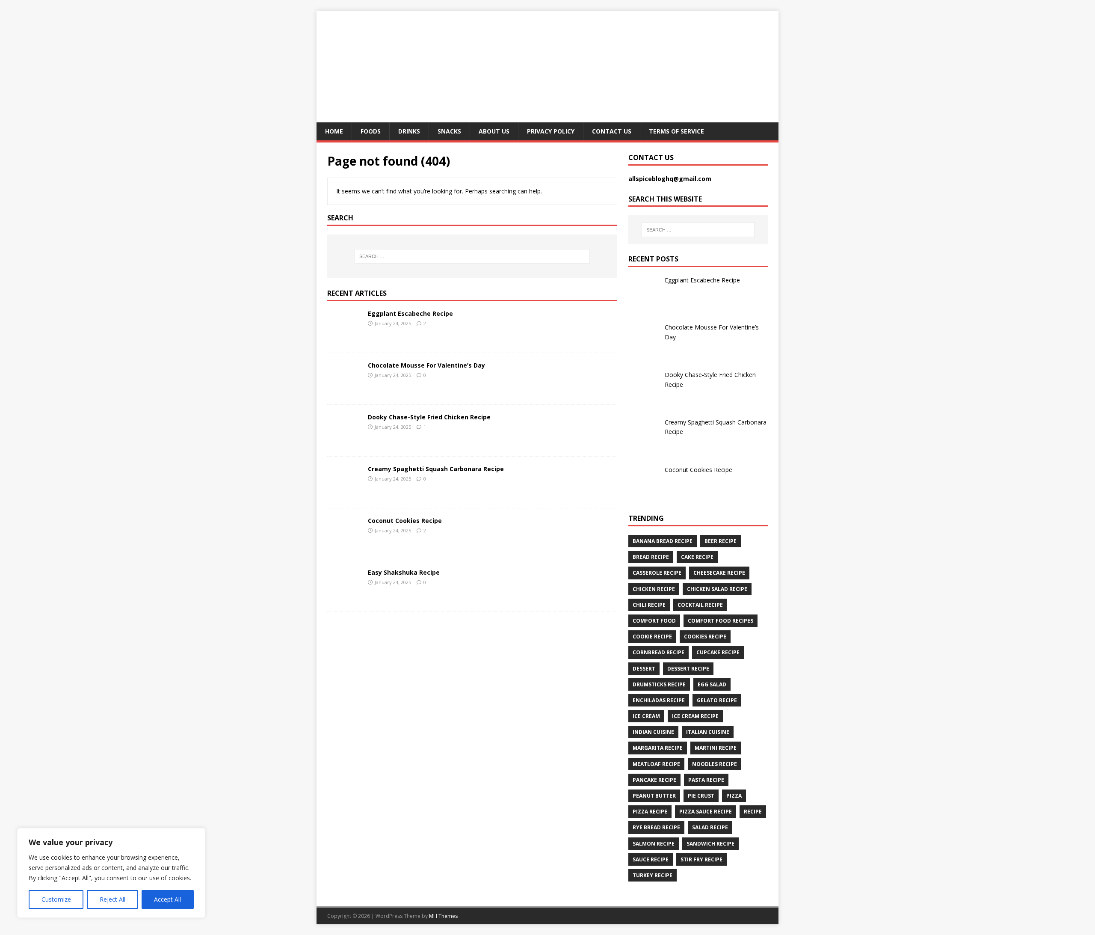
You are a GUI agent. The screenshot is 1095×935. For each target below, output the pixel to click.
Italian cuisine (707, 732)
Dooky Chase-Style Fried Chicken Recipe (429, 417)
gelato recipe (717, 700)
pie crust (701, 795)
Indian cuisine (653, 732)
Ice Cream (646, 716)
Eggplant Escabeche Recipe (410, 313)
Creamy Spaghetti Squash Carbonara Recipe (436, 469)
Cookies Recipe (705, 636)
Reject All (112, 899)
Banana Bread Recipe (663, 541)
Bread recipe (651, 557)
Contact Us (611, 131)
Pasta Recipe (706, 780)
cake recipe (697, 557)
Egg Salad (712, 684)
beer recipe (720, 541)
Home (334, 131)
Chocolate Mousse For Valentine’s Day (426, 365)
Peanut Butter (654, 795)
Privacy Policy (550, 131)
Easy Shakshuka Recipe (404, 572)
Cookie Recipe (652, 636)
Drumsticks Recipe (659, 684)
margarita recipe (658, 747)
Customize (56, 899)
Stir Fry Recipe (701, 859)
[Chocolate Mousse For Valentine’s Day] (344, 390)
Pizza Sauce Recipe (705, 811)
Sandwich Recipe (710, 843)
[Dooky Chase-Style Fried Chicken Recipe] (344, 442)
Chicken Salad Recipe (717, 589)
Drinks (409, 131)
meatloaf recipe (656, 764)
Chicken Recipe (654, 589)
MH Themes (443, 916)
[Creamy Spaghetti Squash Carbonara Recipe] (344, 494)
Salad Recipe (710, 827)
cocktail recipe (700, 604)
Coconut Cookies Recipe (405, 520)
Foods (371, 131)
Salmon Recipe (654, 843)
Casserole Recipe (657, 572)
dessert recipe (688, 668)
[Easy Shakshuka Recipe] (344, 598)
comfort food (654, 620)
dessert (644, 668)
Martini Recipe (716, 747)
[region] (111, 873)
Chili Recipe (649, 604)
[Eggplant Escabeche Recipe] (344, 339)
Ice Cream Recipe (695, 716)
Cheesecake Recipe (719, 572)
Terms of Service (676, 131)
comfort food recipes (720, 620)
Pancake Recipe (654, 780)
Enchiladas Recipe (659, 700)
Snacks (449, 131)
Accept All (167, 899)
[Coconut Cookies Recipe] (344, 546)
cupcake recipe (718, 652)
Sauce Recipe (651, 859)
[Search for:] (472, 256)
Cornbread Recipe (658, 652)
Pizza (734, 795)
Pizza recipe (650, 811)
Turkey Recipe (652, 875)
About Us (494, 131)
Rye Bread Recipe (656, 827)
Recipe (753, 811)
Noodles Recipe (714, 764)
